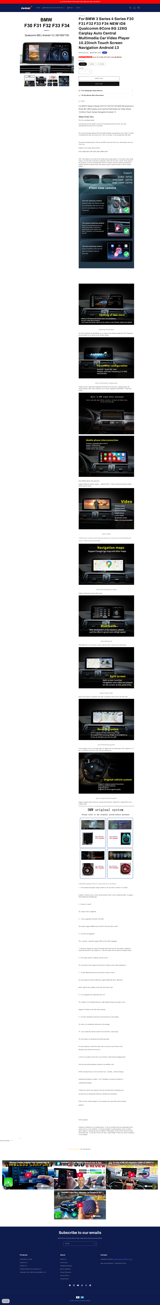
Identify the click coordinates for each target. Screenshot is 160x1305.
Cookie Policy (64, 1279)
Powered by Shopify (85, 1300)
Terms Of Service (65, 1272)
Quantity (81, 68)
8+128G (101, 64)
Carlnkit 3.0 (23, 1265)
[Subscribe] (94, 1243)
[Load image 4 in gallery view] (64, 81)
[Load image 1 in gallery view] (29, 81)
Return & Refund (65, 1269)
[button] (53, 8)
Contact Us (63, 1262)
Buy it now (98, 84)
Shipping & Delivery (66, 1265)
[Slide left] (22, 81)
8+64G (92, 64)
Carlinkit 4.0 (23, 1262)
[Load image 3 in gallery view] (52, 81)
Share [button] (83, 101)
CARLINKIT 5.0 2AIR (26, 1259)
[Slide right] (72, 81)
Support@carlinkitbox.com (122, 1259)
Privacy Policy (64, 1275)
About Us (63, 1259)
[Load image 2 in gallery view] (41, 81)
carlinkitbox (77, 1300)
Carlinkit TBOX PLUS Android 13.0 (30, 1269)
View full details (5, 1140)
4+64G (83, 64)
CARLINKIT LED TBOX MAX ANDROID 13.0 (33, 1272)
